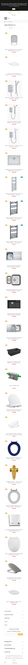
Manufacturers (8, 614)
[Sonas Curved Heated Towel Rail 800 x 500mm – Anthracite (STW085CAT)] (14, 232)
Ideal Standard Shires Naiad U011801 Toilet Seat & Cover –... (14, 554)
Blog (5, 625)
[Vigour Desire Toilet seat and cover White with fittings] (14, 568)
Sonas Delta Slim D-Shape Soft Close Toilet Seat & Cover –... (14, 410)
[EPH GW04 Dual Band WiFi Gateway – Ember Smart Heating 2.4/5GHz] (14, 520)
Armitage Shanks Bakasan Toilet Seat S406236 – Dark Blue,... (14, 458)
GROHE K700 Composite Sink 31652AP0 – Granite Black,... (14, 362)
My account (7, 645)
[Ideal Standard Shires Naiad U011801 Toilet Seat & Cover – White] (14, 544)
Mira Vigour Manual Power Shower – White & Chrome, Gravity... (14, 123)
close (14, 9)
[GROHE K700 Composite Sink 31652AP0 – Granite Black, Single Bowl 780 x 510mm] (14, 352)
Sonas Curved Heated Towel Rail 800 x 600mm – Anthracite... (14, 218)
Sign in (14, 15)
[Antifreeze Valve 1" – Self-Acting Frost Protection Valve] (14, 472)
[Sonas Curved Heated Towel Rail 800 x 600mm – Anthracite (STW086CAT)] (14, 208)
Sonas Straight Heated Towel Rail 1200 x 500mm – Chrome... (14, 194)
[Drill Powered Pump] (14, 376)
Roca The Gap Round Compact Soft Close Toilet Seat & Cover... (14, 434)
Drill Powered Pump (14, 385)
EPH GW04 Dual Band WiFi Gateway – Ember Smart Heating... (14, 530)
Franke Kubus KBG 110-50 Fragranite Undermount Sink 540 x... (14, 170)
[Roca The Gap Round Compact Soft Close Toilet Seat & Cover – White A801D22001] (14, 424)
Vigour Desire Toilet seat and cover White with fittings (14, 578)
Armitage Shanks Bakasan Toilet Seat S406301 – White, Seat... (14, 506)
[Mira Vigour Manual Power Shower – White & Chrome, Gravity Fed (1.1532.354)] (14, 112)
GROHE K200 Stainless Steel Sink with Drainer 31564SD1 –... (14, 338)
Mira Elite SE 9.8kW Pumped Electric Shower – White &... (14, 98)
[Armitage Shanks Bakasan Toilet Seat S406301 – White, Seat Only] (14, 496)
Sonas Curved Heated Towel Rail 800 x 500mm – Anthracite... (14, 242)
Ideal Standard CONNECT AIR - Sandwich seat (14, 602)
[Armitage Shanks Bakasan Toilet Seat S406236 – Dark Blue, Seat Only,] (14, 448)
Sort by (10, 28)
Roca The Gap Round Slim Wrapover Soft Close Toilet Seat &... (14, 75)
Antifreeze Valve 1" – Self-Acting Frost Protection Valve (14, 482)
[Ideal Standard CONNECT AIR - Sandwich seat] (14, 592)
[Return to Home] (4, 22)
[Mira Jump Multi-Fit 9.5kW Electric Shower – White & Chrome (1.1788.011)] (14, 136)
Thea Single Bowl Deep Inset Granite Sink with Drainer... (14, 314)
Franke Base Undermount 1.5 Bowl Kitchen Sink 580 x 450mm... (14, 290)
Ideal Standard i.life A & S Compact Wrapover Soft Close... (14, 50)
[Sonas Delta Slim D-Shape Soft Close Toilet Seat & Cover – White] (14, 400)
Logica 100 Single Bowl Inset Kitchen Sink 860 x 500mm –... (14, 266)
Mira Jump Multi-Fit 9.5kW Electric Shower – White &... (14, 146)
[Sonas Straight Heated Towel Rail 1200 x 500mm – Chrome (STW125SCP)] (14, 184)
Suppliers (7, 618)
